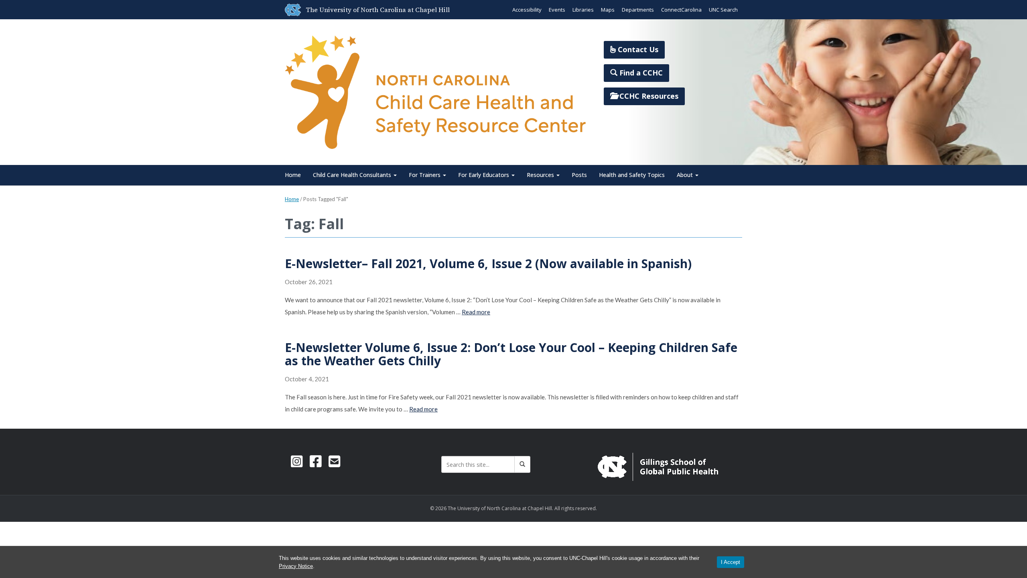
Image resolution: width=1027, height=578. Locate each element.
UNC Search (723, 9)
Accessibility (527, 9)
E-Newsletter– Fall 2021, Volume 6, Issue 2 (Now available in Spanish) (488, 263)
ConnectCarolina (681, 9)
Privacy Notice (296, 566)
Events (557, 9)
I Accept (730, 562)
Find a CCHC (640, 72)
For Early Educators (484, 175)
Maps (608, 9)
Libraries (583, 9)
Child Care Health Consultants (353, 175)
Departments (638, 9)
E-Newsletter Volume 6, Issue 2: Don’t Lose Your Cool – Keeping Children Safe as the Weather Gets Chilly (511, 354)
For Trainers (425, 175)
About (685, 175)
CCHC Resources (647, 96)
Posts (579, 175)
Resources (541, 175)
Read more (476, 311)
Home (293, 175)
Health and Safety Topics (632, 175)
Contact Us (637, 49)
